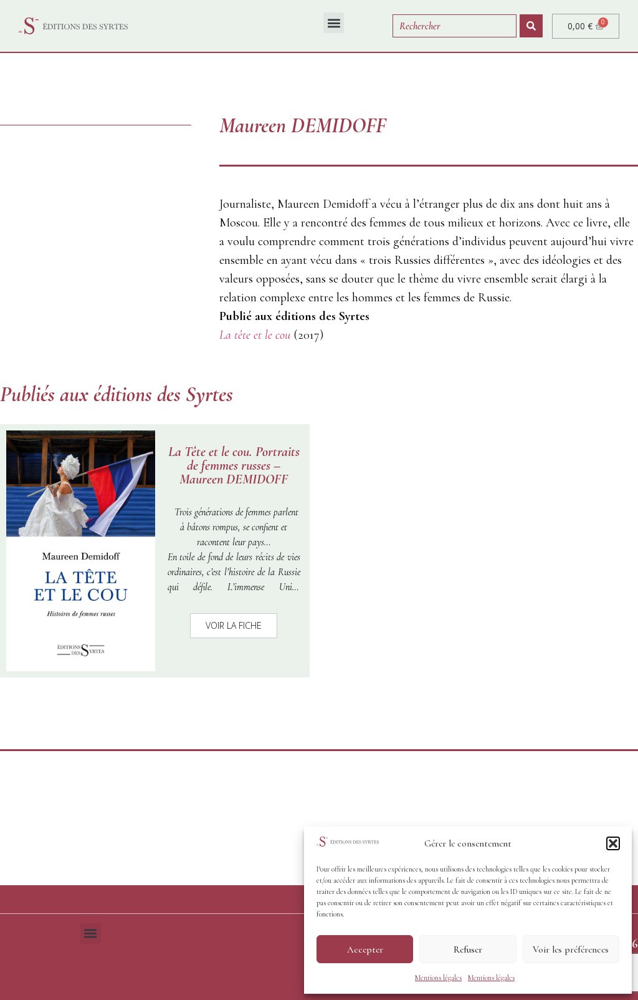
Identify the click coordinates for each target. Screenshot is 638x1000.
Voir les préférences (571, 949)
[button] (613, 843)
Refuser (468, 949)
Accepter (365, 949)
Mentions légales (438, 977)
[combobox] (455, 25)
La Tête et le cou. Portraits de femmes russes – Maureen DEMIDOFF (234, 465)
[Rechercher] (531, 25)
